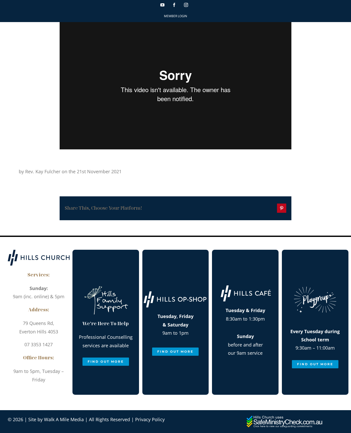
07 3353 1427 (38, 344)
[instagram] (44, 391)
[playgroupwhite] (315, 281)
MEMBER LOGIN (175, 16)
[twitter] (56, 391)
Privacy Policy (150, 419)
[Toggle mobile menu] (340, 31)
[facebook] (33, 391)
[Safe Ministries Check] (285, 418)
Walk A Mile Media (64, 419)
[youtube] (21, 391)
